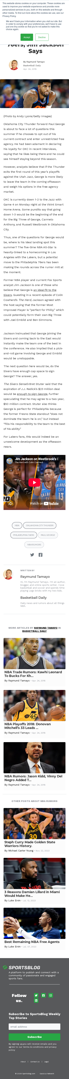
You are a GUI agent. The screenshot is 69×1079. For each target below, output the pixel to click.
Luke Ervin (14, 900)
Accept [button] (27, 37)
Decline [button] (42, 37)
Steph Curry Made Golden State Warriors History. (29, 844)
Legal (46, 1062)
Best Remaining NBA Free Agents (32, 942)
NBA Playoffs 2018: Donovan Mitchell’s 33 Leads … (27, 726)
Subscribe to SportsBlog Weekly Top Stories (34, 1016)
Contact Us (35, 1062)
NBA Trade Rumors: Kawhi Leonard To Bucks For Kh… (33, 674)
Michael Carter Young (20, 850)
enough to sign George (32, 394)
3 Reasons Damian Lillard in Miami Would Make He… (32, 894)
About (23, 1062)
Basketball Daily (32, 65)
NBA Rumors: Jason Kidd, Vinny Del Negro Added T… (33, 778)
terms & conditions (33, 1047)
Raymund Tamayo (36, 62)
